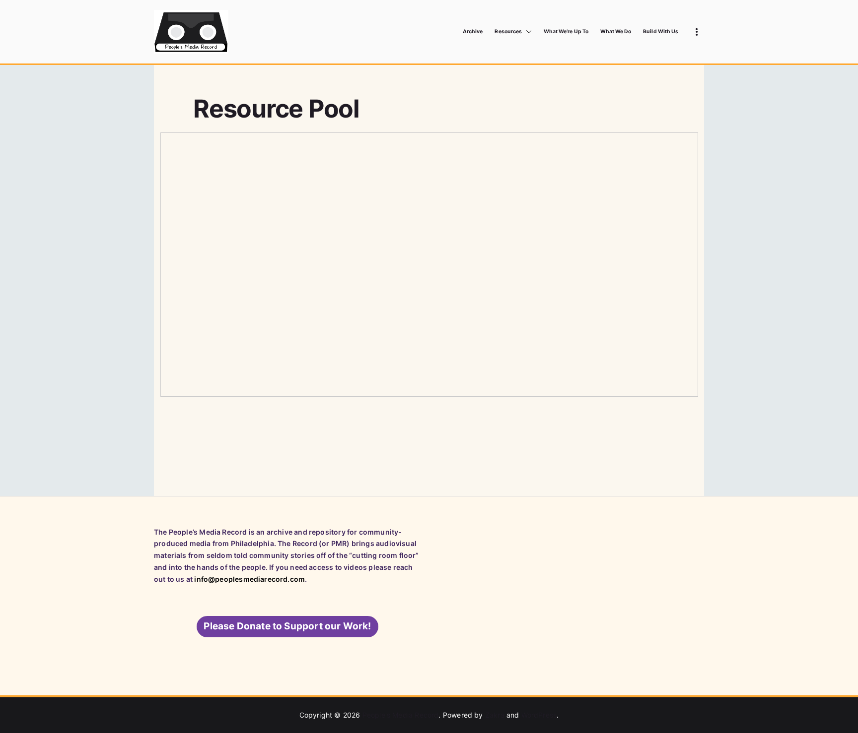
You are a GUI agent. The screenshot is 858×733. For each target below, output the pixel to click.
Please (287, 626)
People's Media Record (400, 715)
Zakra (494, 715)
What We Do (616, 31)
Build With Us (660, 31)
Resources (508, 31)
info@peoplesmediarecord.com (249, 579)
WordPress (539, 715)
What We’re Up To (566, 31)
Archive (473, 31)
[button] (527, 31)
